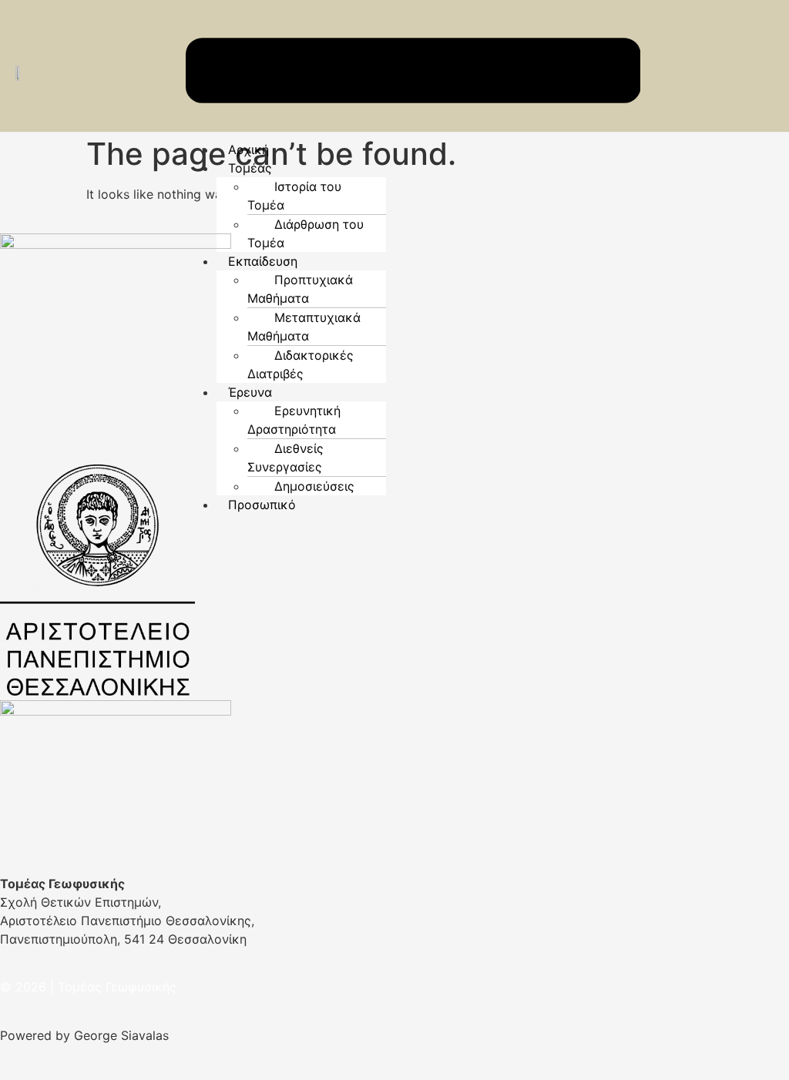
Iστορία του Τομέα (294, 196)
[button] (429, 168)
